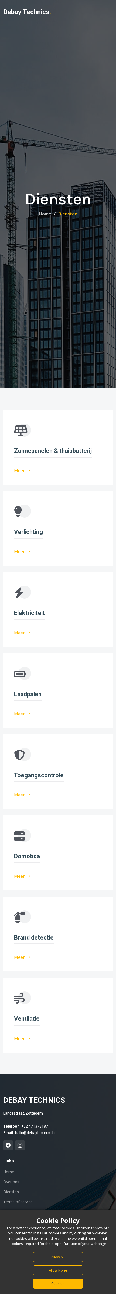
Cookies (57, 1283)
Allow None (58, 1270)
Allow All (57, 1256)
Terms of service (18, 1202)
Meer (20, 470)
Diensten (11, 1192)
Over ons (11, 1182)
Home (45, 214)
